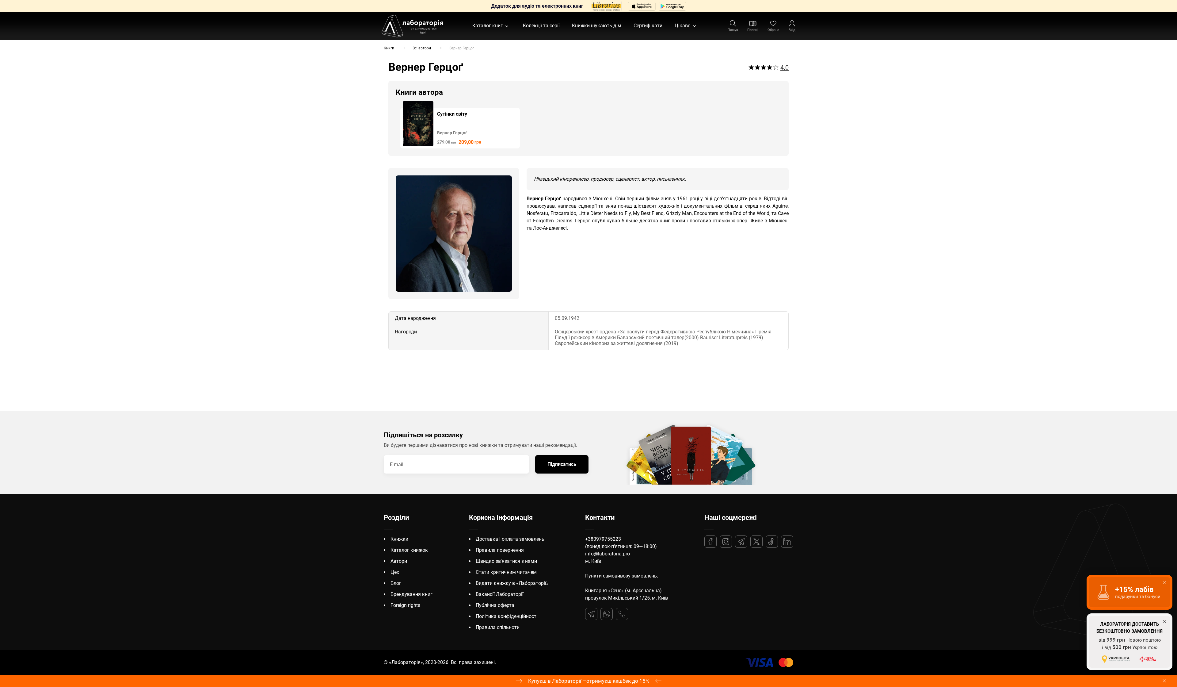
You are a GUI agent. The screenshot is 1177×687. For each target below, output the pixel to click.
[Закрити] (1164, 681)
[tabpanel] (460, 124)
